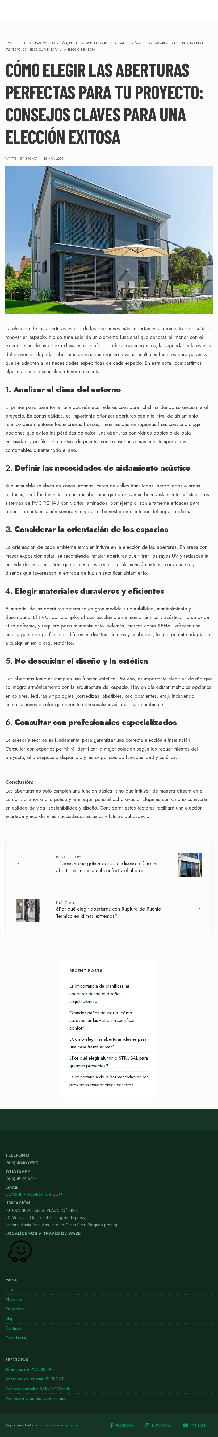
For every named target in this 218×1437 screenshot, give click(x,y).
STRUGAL (117, 43)
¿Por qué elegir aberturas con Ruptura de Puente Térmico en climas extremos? (108, 910)
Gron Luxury (16, 1338)
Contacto (13, 1328)
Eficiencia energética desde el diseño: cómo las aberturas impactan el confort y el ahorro (107, 864)
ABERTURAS (32, 43)
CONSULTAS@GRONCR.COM (33, 1194)
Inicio (10, 1290)
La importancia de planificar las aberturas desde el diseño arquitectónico (99, 994)
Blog (9, 1319)
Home (9, 43)
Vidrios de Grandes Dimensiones (35, 1398)
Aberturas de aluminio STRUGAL (34, 1379)
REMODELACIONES (95, 43)
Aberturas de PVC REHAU (29, 1369)
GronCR (31, 158)
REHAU (74, 43)
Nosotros (13, 1299)
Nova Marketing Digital (61, 1425)
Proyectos (14, 1309)
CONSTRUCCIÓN (55, 43)
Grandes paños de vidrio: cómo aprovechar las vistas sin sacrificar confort (102, 1020)
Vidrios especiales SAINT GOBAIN (37, 1389)
